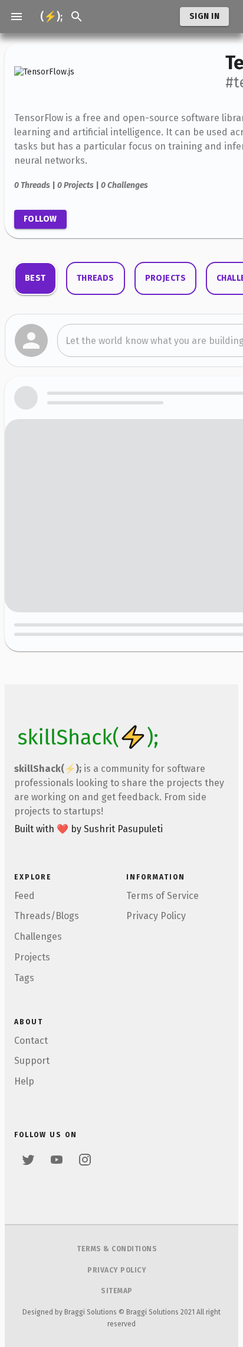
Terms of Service (162, 895)
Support (32, 1060)
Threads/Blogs (46, 915)
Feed (24, 895)
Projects (32, 957)
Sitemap (117, 1291)
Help (24, 1081)
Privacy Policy (156, 915)
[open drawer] (16, 16)
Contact (31, 1040)
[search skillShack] (77, 16)
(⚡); (51, 16)
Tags (24, 978)
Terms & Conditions (117, 1249)
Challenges (38, 936)
